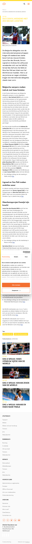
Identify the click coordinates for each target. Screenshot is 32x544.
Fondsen (4, 486)
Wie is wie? (5, 509)
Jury (3, 432)
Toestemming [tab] (6, 256)
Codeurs (27, 542)
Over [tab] (26, 256)
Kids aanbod (6, 463)
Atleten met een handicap (9, 425)
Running (4, 443)
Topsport (4, 419)
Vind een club (6, 506)
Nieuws (4, 9)
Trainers (4, 428)
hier (13, 176)
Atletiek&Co (6, 416)
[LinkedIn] (15, 520)
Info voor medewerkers (9, 492)
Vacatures (5, 503)
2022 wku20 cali (7, 334)
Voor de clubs (7, 479)
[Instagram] (7, 520)
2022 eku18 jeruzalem (21, 334)
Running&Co (6, 439)
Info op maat (6, 449)
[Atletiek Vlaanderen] (4, 4)
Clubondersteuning (7, 495)
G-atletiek (5, 446)
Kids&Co (5, 459)
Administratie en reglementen (10, 483)
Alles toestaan (16, 285)
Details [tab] (16, 256)
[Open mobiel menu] (28, 4)
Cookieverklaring (6, 542)
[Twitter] (11, 520)
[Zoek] (24, 4)
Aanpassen (15, 290)
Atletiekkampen (6, 466)
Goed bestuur (6, 512)
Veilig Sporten (6, 434)
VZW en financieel (7, 489)
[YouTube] (19, 520)
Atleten (4, 422)
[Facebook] (3, 520)
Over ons (5, 499)
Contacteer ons (6, 515)
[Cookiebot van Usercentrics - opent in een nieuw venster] (23, 252)
